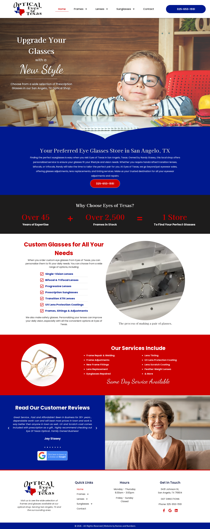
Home (62, 9)
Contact (148, 9)
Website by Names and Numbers (119, 525)
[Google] (170, 510)
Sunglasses (123, 9)
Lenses (100, 9)
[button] (8, 428)
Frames (78, 9)
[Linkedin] (176, 510)
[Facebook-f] (164, 510)
